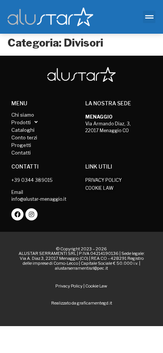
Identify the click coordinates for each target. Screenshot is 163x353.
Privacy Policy (69, 286)
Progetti (21, 145)
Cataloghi (22, 130)
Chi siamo (22, 115)
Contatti (21, 153)
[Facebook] (17, 214)
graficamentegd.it (94, 303)
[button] (149, 17)
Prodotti (21, 122)
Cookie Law (96, 286)
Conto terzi (24, 137)
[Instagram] (31, 214)
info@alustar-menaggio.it (38, 199)
